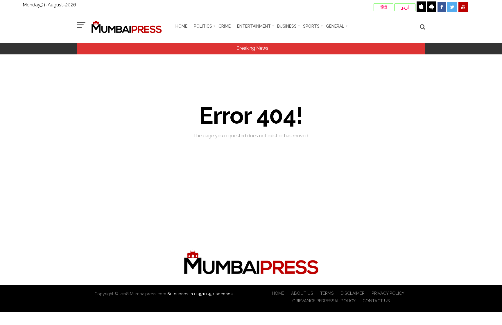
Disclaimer (353, 293)
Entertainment (254, 26)
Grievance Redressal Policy (324, 300)
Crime (224, 26)
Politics (203, 26)
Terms (327, 293)
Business (287, 26)
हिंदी (384, 7)
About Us (302, 293)
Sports (311, 26)
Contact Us (376, 300)
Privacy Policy (388, 293)
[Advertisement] (251, 228)
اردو (405, 7)
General (335, 26)
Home (181, 26)
